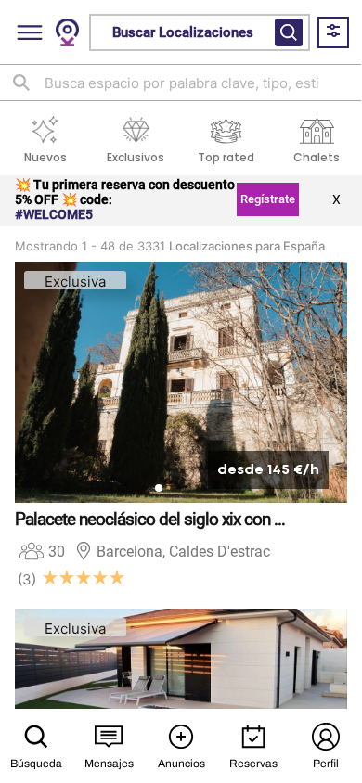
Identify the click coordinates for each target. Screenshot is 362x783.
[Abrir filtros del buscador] (289, 32)
